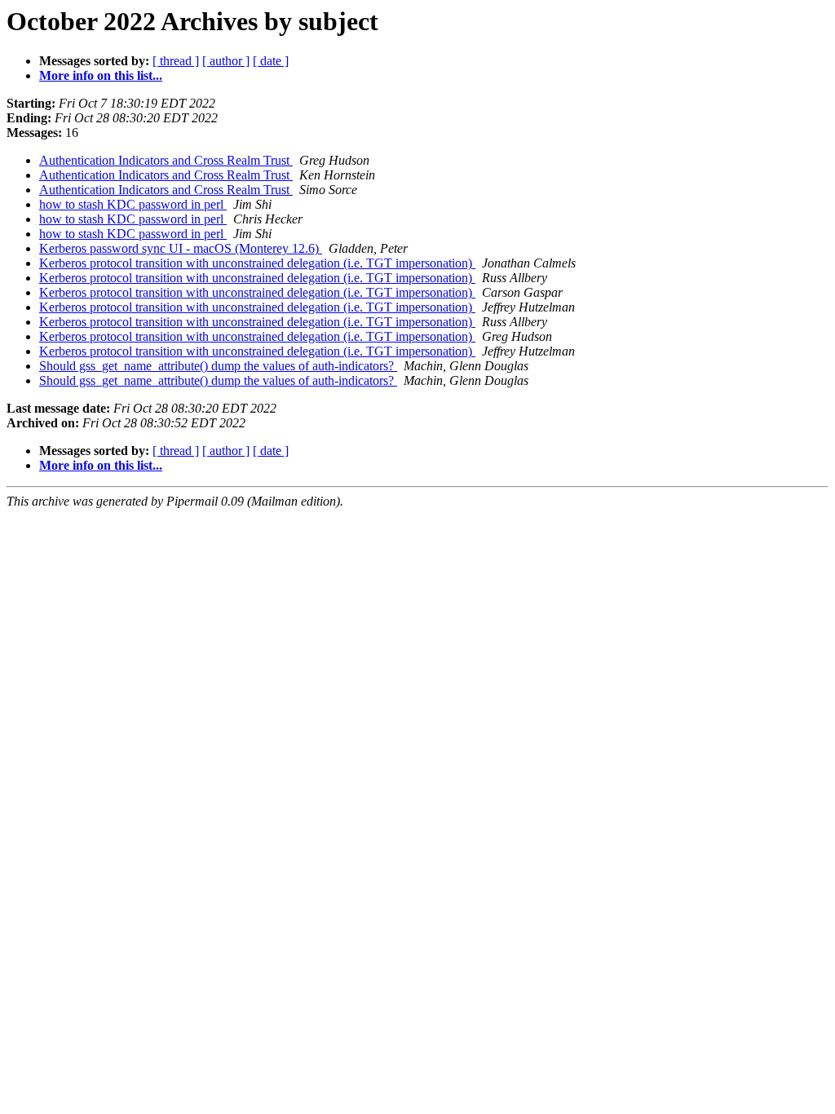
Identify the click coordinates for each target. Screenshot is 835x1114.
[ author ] (226, 61)
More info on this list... (100, 75)
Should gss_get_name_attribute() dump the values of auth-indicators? (218, 366)
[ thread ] (175, 61)
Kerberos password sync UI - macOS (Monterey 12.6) (180, 248)
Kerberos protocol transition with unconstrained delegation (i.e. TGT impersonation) (257, 263)
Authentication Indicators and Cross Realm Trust (166, 160)
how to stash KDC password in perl (133, 204)
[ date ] (271, 61)
